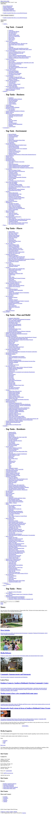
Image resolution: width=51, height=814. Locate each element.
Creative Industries (10, 106)
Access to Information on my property (16, 356)
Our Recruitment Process (13, 66)
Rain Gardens (11, 381)
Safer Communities (12, 305)
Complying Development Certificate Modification (18, 407)
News (4, 585)
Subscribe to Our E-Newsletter (14, 73)
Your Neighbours (9, 574)
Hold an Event (9, 113)
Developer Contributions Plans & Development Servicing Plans (21, 361)
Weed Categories (12, 217)
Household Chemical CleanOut (15, 529)
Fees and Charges (9, 490)
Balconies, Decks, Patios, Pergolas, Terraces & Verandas (20, 367)
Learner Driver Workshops (14, 513)
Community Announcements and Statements (15, 596)
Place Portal (10, 295)
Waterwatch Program (12, 213)
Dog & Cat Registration (13, 449)
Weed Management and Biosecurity (13, 216)
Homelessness (11, 304)
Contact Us (8, 584)
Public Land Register (10, 90)
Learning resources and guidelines (15, 565)
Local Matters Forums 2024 (14, 74)
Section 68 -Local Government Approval (17, 417)
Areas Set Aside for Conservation (15, 185)
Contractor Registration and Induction (16, 87)
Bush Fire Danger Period (13, 147)
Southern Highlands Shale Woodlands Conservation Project (20, 167)
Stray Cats (10, 452)
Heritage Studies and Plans (14, 393)
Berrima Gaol (11, 343)
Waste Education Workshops (14, 569)
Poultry (10, 465)
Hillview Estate (11, 342)
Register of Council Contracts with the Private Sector (19, 56)
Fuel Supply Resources (13, 340)
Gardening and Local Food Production (16, 208)
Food (9, 118)
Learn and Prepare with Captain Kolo (16, 257)
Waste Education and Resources (15, 534)
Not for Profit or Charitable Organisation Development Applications (22, 351)
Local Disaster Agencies (13, 261)
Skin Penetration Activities (14, 499)
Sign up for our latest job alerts (14, 63)
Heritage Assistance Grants (14, 395)
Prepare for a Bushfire (13, 477)
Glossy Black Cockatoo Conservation (16, 161)
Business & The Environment (14, 196)
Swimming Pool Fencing (13, 364)
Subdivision (10, 386)
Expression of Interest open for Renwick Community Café (20, 599)
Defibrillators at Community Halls (15, 273)
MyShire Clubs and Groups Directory (16, 285)
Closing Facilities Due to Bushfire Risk (16, 256)
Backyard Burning (12, 575)
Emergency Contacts (12, 481)
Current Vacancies (12, 60)
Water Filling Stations (13, 547)
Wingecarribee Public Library (9, 788)
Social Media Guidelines (13, 72)
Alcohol (10, 119)
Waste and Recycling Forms (14, 525)
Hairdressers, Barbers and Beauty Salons (17, 498)
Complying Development (13, 406)
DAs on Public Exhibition (11, 334)
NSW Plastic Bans (12, 563)
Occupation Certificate (13, 412)
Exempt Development (13, 350)
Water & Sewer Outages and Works (13, 559)
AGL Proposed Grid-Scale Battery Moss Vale (18, 338)
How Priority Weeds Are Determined (16, 223)
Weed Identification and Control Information (17, 220)
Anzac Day (10, 263)
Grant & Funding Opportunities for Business (15, 111)
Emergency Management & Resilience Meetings (18, 487)
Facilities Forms (11, 274)
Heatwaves (10, 483)
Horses (9, 463)
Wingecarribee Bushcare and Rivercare (16, 171)
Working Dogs (11, 462)
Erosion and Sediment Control (14, 198)
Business (5, 91)
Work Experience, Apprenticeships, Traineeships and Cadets (21, 62)
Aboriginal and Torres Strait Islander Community (18, 301)
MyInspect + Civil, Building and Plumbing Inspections (17, 399)
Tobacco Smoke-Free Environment (15, 501)
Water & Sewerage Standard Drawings (16, 551)
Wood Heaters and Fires (13, 388)
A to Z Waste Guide (12, 561)
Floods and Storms (12, 482)
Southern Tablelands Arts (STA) (15, 248)
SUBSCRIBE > (25, 725)
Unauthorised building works (14, 581)
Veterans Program (12, 68)
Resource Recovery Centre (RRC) (15, 531)
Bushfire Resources (12, 153)
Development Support (10, 354)
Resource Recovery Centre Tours (15, 567)
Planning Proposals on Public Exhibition (14, 421)
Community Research (13, 289)
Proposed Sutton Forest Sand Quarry (16, 346)
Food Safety (11, 496)
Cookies (11, 811)
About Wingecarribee (12, 42)
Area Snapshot (11, 109)
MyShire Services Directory (14, 286)
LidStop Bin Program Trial (14, 572)
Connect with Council (10, 69)
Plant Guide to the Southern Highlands (16, 189)
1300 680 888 (9, 770)
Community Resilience (10, 254)
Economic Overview (10, 108)
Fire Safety (10, 363)
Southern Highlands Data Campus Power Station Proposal (20, 339)
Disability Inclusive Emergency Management (17, 489)
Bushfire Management (10, 143)
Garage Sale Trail (12, 562)
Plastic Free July (11, 571)
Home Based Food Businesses (14, 380)
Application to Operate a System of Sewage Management (20, 419)
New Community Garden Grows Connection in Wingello (20, 594)
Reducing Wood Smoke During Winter (16, 580)
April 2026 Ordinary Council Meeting (16, 597)
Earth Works (11, 375)
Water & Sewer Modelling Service (15, 553)
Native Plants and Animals (11, 182)
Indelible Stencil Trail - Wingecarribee (16, 252)
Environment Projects (10, 160)
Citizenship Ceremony (13, 266)
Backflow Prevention (12, 537)
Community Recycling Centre (14, 526)
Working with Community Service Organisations (18, 292)
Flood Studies (11, 215)
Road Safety (11, 510)
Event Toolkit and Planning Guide (15, 114)
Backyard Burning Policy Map (14, 194)
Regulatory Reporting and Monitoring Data (17, 545)
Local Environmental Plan (11, 400)
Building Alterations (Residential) (15, 368)
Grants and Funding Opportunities (15, 290)
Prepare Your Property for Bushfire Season (17, 145)
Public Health (9, 495)
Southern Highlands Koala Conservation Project (18, 166)
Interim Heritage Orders (13, 394)
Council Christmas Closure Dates (13, 473)
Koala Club (10, 179)
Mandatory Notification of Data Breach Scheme (18, 57)
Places (4, 225)
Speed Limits (11, 517)
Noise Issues (11, 579)
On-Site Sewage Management (14, 544)
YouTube (5, 799)
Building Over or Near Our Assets (15, 538)
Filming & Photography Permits (12, 474)
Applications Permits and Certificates (13, 332)
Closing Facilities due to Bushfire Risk (16, 268)
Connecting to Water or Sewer (14, 539)
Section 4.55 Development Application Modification (19, 404)
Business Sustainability (13, 209)
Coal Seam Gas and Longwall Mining (16, 197)
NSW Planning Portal (10, 401)
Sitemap (15, 811)
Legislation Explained (13, 221)
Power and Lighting (12, 120)
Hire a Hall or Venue (12, 272)
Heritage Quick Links (13, 398)
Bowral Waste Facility (13, 345)
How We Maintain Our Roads (14, 505)
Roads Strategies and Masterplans (15, 511)
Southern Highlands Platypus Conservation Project (19, 165)
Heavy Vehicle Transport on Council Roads (17, 516)
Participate (8, 287)
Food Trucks (11, 378)
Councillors (10, 47)
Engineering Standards (13, 362)
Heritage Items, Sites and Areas (15, 391)
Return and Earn (11, 566)
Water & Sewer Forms (13, 549)
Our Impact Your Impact (13, 203)
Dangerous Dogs (12, 461)
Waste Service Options (13, 520)
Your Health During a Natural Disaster (16, 488)
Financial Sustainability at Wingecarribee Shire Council (20, 49)
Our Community (9, 296)
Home (2, 602)
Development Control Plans (11, 352)
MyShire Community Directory (12, 283)
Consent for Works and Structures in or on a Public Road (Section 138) (23, 418)
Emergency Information (11, 476)
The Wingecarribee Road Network (15, 512)
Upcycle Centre (11, 532)
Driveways (10, 373)
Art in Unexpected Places (13, 247)
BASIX (10, 358)
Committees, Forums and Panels (15, 77)
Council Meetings (9, 75)
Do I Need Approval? (10, 366)
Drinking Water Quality (13, 557)
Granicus (24, 812)
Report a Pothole (12, 507)
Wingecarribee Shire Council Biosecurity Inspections (19, 219)
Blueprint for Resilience (13, 255)
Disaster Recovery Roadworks (14, 508)
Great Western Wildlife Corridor (15, 184)
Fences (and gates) (12, 578)
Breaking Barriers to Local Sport (15, 303)
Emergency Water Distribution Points (16, 548)
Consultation (11, 291)
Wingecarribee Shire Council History (16, 44)
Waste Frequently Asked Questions (15, 522)
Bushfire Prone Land (12, 369)
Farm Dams (10, 376)
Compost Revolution (12, 568)
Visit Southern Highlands (8, 786)
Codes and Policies (12, 81)
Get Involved (8, 168)
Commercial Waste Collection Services (16, 524)
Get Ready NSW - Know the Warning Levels (18, 479)
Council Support (11, 126)
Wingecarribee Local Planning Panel (13, 424)
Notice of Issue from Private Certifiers (16, 416)
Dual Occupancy (12, 374)
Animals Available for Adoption (15, 447)
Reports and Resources (13, 164)
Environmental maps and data (14, 190)
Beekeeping (10, 457)
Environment (6, 127)
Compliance (11, 577)
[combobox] (7, 15)
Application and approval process (15, 115)
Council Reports (11, 83)
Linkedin (5, 801)
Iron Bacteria (11, 200)
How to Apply (11, 61)
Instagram (5, 800)
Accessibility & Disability (13, 302)
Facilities (8, 267)
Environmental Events (13, 173)
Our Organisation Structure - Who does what (17, 43)
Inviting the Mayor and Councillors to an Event (18, 48)
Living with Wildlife (12, 183)
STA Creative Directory (13, 250)
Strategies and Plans (12, 85)
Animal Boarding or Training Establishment (17, 453)
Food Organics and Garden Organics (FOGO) (18, 573)
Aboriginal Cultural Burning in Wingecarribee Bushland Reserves (22, 154)
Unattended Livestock (13, 468)
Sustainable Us (9, 202)
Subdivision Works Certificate (14, 413)
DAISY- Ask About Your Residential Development (16, 333)
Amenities (10, 121)
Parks (9, 275)
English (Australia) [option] (15, 17)
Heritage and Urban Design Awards (16, 397)
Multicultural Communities (14, 307)
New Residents (9, 492)
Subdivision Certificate (13, 415)
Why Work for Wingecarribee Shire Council (17, 67)
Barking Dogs (11, 456)
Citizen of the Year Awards (14, 265)
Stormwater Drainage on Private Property (17, 357)
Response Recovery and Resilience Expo (17, 260)
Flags (9, 45)
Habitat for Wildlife (12, 176)
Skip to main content (5, 1)
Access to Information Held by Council (16, 51)
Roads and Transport (10, 310)
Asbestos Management (13, 192)
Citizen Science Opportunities (14, 174)
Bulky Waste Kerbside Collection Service (17, 523)
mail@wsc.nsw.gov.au (8, 773)
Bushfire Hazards (12, 149)
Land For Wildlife (12, 178)
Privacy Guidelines (12, 54)
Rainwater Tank (11, 382)
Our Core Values (12, 65)
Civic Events (8, 262)
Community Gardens (12, 172)
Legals (7, 811)
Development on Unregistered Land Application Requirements (21, 372)
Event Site (10, 117)
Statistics (10, 298)
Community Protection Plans (14, 151)
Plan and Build (6, 311)
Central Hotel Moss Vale (13, 344)
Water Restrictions (12, 554)
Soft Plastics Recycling (13, 528)
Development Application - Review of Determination (19, 405)
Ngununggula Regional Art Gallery (15, 249)
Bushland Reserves (10, 155)
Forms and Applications (13, 71)
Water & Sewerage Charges (14, 556)
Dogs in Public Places (13, 458)
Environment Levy (10, 158)
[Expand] (12, 41)
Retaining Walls (11, 384)
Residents (5, 425)
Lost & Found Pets (12, 450)
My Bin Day (11, 519)
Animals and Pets (9, 446)
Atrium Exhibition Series (13, 244)
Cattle (9, 459)
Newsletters (5, 798)
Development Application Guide (12, 349)
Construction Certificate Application (16, 410)
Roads (7, 504)
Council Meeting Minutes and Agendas (16, 78)
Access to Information (10, 50)
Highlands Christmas (12, 297)
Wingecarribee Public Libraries (14, 281)
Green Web (10, 162)
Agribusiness (8, 105)
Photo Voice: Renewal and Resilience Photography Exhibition (21, 259)
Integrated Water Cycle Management (16, 541)
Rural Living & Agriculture (11, 201)
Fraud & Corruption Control (14, 84)
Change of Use (11, 370)
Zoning (10, 355)
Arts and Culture (9, 243)
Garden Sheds (11, 379)
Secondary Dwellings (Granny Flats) (16, 385)
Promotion (10, 125)
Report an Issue (9, 494)
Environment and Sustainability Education (17, 177)
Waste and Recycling (10, 518)
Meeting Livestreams (12, 79)
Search (2, 601)
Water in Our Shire (10, 212)
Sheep (9, 467)
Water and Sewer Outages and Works (16, 550)
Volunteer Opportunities (13, 293)
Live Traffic (10, 514)
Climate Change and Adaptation (15, 207)
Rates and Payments (10, 493)
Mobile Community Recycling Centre (16, 530)
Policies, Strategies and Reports (12, 80)
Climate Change (9, 157)
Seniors (10, 308)
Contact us (5, 583)
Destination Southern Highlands (12, 107)
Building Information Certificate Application (17, 409)
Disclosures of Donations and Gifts (15, 53)
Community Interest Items (11, 336)
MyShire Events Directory (14, 284)
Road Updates (11, 506)
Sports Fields (11, 279)
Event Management (12, 122)
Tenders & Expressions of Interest (13, 88)
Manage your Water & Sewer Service (16, 543)
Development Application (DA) (15, 403)
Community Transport (13, 299)
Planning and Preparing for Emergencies (16, 486)
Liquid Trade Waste (12, 542)
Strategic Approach (10, 112)
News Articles (9, 593)
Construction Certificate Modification (16, 411)
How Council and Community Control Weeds (18, 222)
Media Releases (9, 595)
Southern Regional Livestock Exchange (16, 278)
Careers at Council (10, 59)
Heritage (7, 389)
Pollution (8, 191)
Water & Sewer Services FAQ (14, 555)
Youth (9, 309)
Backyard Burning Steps (13, 195)
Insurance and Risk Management (15, 124)
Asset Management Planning (12, 470)
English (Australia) (15, 13)
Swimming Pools (12, 280)
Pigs (9, 464)
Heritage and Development (14, 392)
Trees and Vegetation (10, 210)
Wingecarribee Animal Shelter (14, 269)
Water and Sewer (9, 536)
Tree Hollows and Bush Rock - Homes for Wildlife (19, 186)
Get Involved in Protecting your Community (17, 148)
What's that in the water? (13, 214)
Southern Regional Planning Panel (13, 422)
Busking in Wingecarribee (13, 246)
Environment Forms (10, 159)
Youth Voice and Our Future (14, 204)
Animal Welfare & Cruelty (14, 455)
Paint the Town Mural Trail (14, 253)
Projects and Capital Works (11, 86)
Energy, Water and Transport (14, 206)
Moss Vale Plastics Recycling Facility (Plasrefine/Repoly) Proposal (22, 337)
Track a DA (8, 423)
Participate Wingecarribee (8, 784)
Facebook (5, 796)
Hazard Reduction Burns (13, 146)
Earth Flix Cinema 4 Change (14, 170)
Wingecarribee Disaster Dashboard (15, 480)
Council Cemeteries (12, 271)
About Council (9, 41)
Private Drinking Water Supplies (15, 500)
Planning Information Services (14, 360)
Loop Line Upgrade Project (14, 348)
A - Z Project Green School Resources (16, 180)
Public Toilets (11, 277)
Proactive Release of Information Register (17, 55)
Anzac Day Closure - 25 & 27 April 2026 (14, 469)
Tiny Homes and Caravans (14, 387)
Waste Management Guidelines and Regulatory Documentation (21, 535)
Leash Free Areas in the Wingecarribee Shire (17, 451)
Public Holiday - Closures (11, 502)
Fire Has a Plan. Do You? (13, 152)
